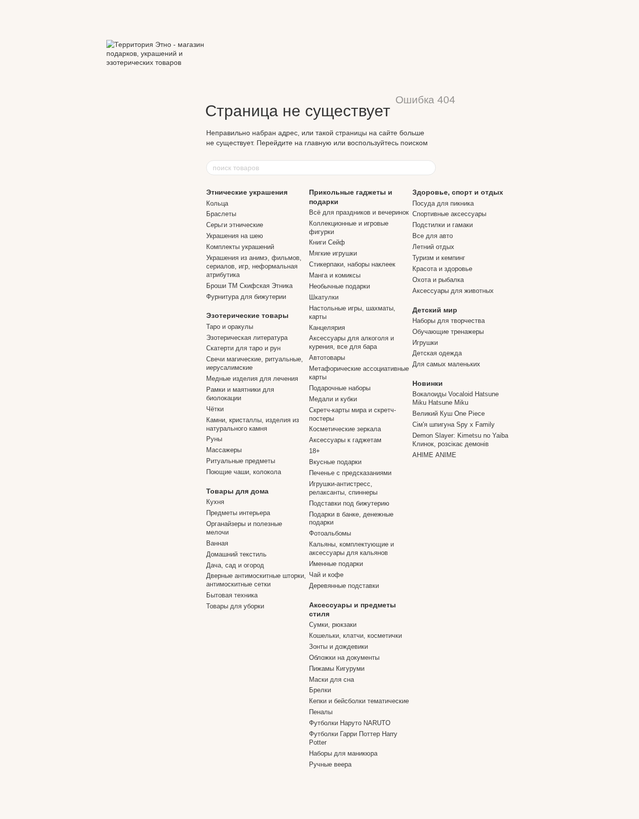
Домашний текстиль (236, 554)
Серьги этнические (234, 225)
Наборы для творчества (448, 320)
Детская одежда (437, 353)
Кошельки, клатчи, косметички (355, 635)
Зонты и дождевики (338, 646)
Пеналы (320, 712)
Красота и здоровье (442, 269)
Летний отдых (433, 247)
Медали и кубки (333, 399)
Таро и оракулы (229, 326)
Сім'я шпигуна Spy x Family (453, 424)
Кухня (215, 502)
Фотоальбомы (330, 533)
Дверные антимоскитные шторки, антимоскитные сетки (256, 580)
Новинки (427, 383)
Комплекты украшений (240, 247)
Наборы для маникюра (343, 753)
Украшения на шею (234, 236)
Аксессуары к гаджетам (345, 440)
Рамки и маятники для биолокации (240, 394)
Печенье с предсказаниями (350, 473)
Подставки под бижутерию (349, 503)
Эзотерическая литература (247, 337)
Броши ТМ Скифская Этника (249, 285)
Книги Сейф (327, 242)
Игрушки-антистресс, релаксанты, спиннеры (343, 488)
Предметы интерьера (238, 513)
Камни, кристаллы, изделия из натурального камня (252, 424)
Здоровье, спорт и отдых (457, 192)
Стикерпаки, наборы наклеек (352, 264)
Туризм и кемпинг (438, 258)
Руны (214, 439)
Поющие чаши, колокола (243, 472)
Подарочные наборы (339, 388)
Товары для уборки (235, 606)
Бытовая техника (232, 595)
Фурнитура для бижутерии (246, 296)
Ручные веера (330, 764)
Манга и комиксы (334, 275)
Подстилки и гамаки (442, 225)
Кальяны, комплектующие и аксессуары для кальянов (351, 548)
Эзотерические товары (247, 315)
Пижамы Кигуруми (336, 668)
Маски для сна (331, 679)
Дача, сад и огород (235, 565)
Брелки (320, 690)
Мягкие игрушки (333, 253)
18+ (314, 451)
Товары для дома (237, 491)
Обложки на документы (344, 657)
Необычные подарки (339, 286)
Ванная (217, 543)
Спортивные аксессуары (449, 214)
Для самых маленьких (446, 364)
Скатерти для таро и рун (243, 348)
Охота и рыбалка (438, 279)
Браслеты (221, 214)
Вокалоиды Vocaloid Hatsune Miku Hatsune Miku (455, 398)
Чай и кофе (326, 574)
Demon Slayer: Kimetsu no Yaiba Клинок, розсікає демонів (460, 440)
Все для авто (432, 236)
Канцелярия (327, 327)
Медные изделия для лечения (252, 378)
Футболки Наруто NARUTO (349, 723)
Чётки (215, 409)
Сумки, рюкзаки (332, 624)
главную (318, 143)
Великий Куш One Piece (448, 413)
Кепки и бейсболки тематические (359, 701)
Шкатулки (323, 297)
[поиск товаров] (428, 167)
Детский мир (434, 310)
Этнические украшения (247, 192)
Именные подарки (336, 563)
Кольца (217, 203)
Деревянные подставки (344, 585)
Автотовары (327, 357)
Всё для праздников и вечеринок (359, 212)
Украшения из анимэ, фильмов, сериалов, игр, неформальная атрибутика (254, 266)
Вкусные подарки (335, 462)
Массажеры (224, 450)
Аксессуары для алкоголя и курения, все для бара (351, 342)
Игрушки (425, 342)
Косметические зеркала (345, 429)
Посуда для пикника (443, 203)
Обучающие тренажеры (448, 331)
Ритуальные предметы (240, 461)
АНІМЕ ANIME (434, 455)
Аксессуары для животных (453, 290)
